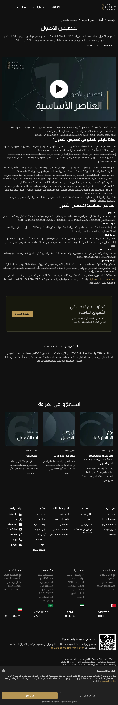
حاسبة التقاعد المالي (60, 529)
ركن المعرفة (87, 20)
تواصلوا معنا (38, 7)
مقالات (42, 519)
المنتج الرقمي (86, 524)
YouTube (12, 529)
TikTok (13, 534)
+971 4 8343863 (71, 614)
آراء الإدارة (41, 534)
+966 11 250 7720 (41, 614)
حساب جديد (20, 7)
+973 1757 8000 (102, 614)
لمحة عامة (64, 514)
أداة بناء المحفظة (62, 519)
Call (15, 540)
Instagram (11, 524)
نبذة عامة (112, 514)
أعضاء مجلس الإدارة (107, 524)
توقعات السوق (38, 550)
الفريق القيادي (110, 529)
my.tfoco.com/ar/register (67, 647)
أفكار (100, 20)
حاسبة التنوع (64, 524)
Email (14, 545)
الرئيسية (112, 20)
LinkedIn (12, 514)
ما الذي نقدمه (86, 514)
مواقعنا (112, 534)
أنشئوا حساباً (22, 313)
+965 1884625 (13, 616)
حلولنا (90, 519)
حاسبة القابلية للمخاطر (59, 534)
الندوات (42, 544)
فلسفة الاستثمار (108, 519)
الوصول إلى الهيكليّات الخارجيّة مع (83, 531)
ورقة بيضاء (40, 539)
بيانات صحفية (39, 524)
